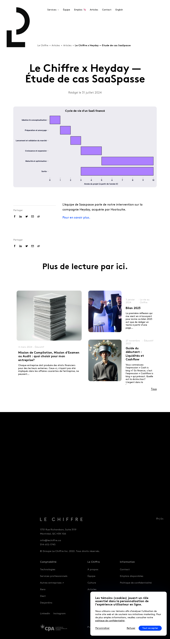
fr (157, 519)
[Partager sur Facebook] (14, 216)
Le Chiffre (42, 45)
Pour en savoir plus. (76, 217)
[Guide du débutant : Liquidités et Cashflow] (105, 360)
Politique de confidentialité (136, 583)
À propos (92, 569)
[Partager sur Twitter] (26, 216)
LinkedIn (45, 613)
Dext (43, 596)
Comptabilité (48, 562)
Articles (56, 45)
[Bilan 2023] (105, 311)
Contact (125, 569)
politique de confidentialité (110, 621)
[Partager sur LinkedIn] (20, 216)
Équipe (91, 576)
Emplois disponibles (131, 576)
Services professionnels (53, 576)
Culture (91, 583)
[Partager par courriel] (32, 216)
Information (127, 562)
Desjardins (46, 603)
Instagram (59, 613)
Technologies (47, 569)
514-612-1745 (47, 545)
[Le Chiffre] (54, 519)
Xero (42, 589)
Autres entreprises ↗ (52, 583)
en (162, 519)
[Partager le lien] (38, 216)
